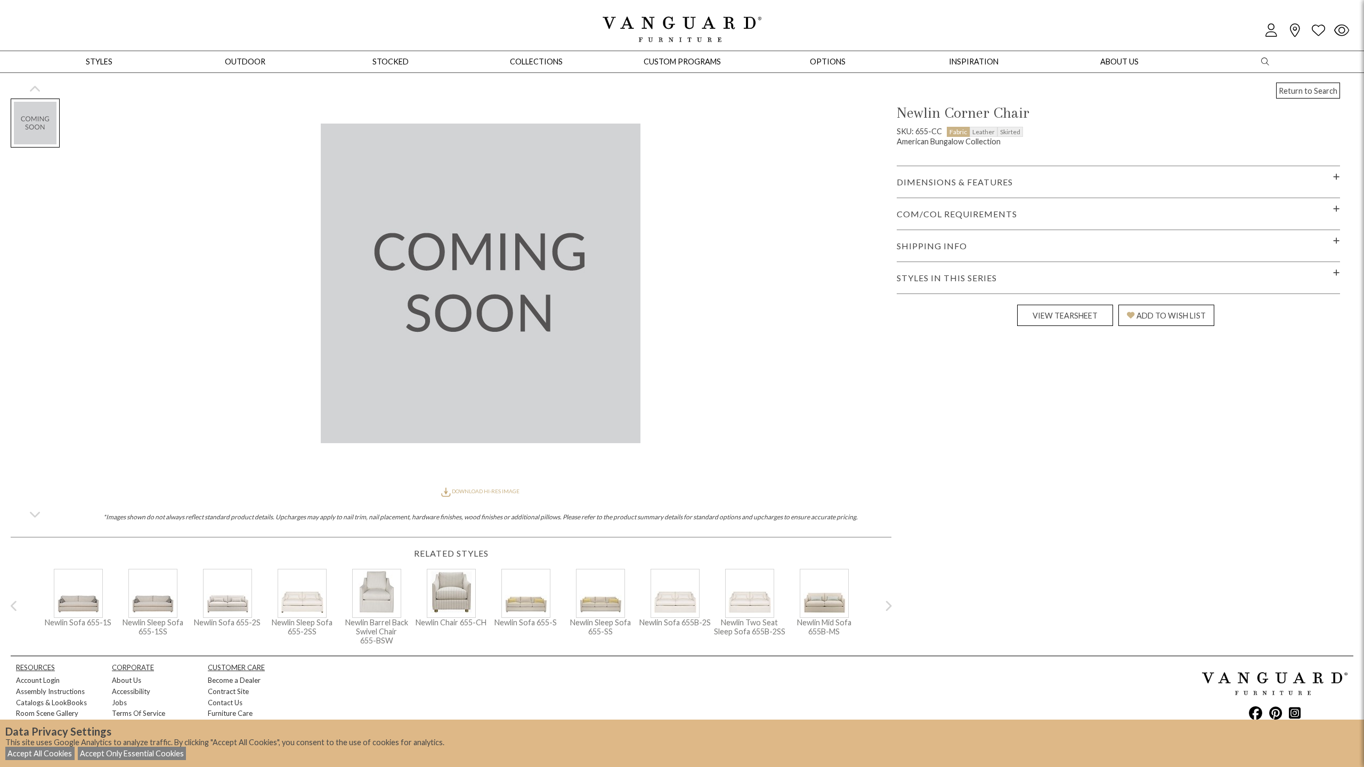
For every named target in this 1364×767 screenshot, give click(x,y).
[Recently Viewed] (1341, 30)
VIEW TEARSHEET (1065, 315)
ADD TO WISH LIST (1171, 315)
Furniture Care (230, 713)
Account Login (38, 680)
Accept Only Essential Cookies (132, 753)
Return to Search (1308, 90)
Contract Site (228, 691)
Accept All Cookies (39, 753)
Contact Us (225, 702)
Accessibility (131, 691)
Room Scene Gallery (47, 713)
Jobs (119, 702)
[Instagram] (1294, 712)
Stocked (390, 61)
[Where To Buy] (1294, 30)
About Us (126, 680)
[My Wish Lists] (1318, 30)
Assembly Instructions (50, 691)
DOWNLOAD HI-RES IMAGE (485, 491)
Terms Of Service (138, 713)
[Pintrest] (1275, 712)
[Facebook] (1255, 712)
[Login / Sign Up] (1271, 30)
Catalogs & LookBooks (51, 702)
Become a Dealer (234, 680)
